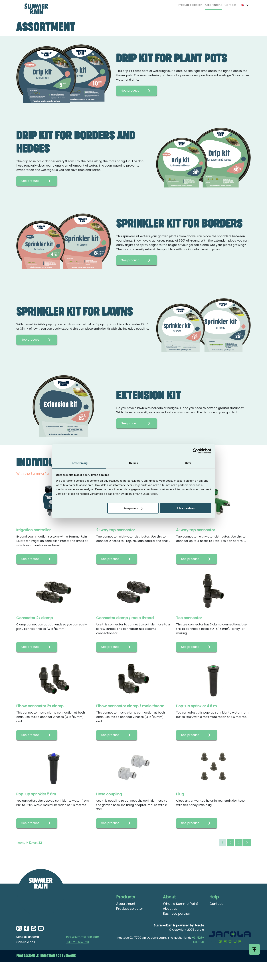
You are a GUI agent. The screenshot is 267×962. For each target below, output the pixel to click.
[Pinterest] (33, 928)
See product (130, 90)
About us (170, 908)
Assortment (213, 5)
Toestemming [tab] (79, 463)
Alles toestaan (186, 508)
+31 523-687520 (77, 942)
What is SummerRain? (181, 903)
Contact (230, 5)
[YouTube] (41, 928)
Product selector (190, 5)
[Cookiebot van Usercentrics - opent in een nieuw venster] (195, 451)
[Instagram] (19, 928)
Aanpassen (131, 508)
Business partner (176, 913)
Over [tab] (188, 463)
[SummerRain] (40, 892)
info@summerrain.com (82, 937)
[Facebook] (26, 928)
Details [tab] (133, 463)
